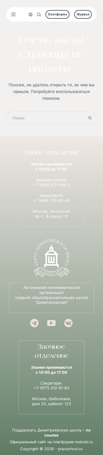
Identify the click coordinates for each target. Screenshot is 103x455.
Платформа (57, 14)
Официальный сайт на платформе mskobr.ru (51, 441)
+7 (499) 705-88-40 (51, 200)
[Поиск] (39, 14)
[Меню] (13, 14)
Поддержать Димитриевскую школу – (51, 433)
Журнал (83, 14)
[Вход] (30, 14)
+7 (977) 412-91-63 (51, 387)
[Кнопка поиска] (90, 117)
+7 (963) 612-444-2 (51, 184)
